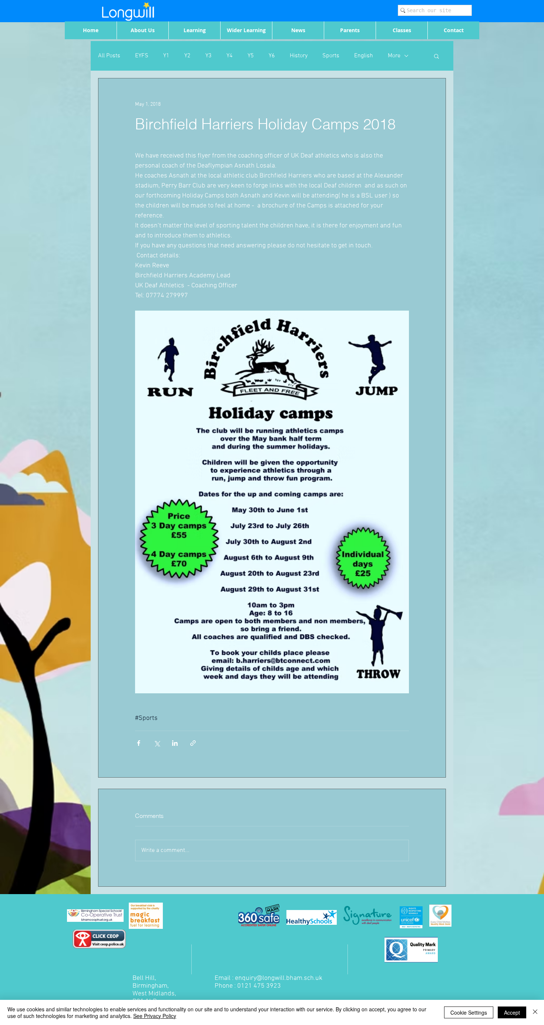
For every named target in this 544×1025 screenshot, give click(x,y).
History (299, 56)
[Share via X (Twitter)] (156, 743)
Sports (330, 56)
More (394, 56)
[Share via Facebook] (138, 743)
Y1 (166, 56)
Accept (512, 1012)
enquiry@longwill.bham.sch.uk (278, 978)
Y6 (272, 56)
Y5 (251, 56)
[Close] (535, 1012)
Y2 (187, 56)
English (363, 56)
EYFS (141, 56)
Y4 (229, 56)
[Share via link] (193, 743)
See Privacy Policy (154, 1015)
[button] (436, 56)
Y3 (208, 56)
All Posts (109, 56)
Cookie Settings (468, 1012)
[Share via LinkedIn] (174, 743)
